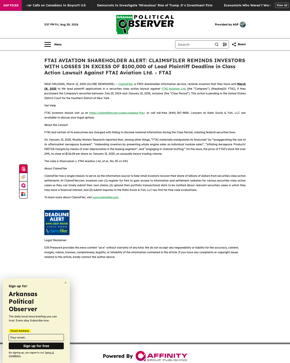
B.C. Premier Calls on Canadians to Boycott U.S (49, 5)
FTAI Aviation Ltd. (174, 88)
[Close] (65, 282)
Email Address (19, 330)
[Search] (217, 44)
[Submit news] (23, 169)
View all (282, 5)
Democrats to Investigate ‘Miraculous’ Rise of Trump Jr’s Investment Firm (154, 5)
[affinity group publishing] (23, 186)
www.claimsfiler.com (105, 197)
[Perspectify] (23, 177)
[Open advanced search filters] (225, 44)
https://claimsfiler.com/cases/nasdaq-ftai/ (117, 112)
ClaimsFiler (125, 84)
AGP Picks (10, 5)
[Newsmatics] (23, 194)
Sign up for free (36, 346)
